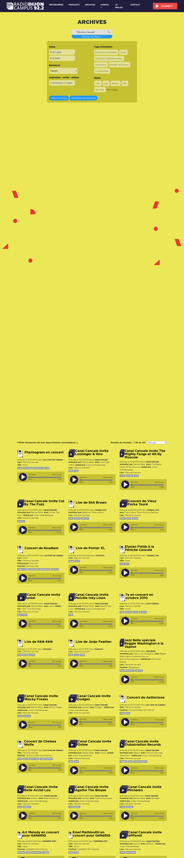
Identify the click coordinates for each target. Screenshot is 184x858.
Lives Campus (152, 603)
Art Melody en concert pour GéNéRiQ (40, 834)
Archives (90, 5)
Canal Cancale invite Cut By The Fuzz (44, 502)
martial (85, 707)
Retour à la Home (59, 98)
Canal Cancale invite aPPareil (145, 834)
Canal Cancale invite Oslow (94, 743)
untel (51, 606)
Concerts (100, 555)
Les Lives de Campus (53, 459)
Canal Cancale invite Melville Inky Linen (92, 596)
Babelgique (134, 667)
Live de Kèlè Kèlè (39, 641)
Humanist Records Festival (141, 710)
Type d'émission (103, 47)
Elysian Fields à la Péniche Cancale (139, 548)
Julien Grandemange (95, 465)
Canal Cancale (101, 459)
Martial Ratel (88, 462)
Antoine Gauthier (150, 512)
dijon (25, 846)
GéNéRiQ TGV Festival (37, 849)
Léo (141, 654)
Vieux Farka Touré (133, 512)
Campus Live (153, 510)
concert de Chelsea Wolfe (40, 743)
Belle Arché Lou (51, 798)
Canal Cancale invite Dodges (94, 697)
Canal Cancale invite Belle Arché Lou (41, 788)
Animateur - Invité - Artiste (64, 77)
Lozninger (105, 462)
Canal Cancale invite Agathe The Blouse (92, 788)
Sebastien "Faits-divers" (93, 512)
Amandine (148, 654)
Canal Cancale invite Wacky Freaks (41, 697)
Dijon (25, 465)
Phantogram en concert (44, 452)
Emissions (54, 65)
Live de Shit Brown (91, 502)
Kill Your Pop (33, 566)
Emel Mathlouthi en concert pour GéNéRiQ (91, 834)
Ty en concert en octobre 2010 (139, 596)
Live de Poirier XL (90, 548)
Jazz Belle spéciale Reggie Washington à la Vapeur (144, 643)
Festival (33, 563)
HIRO (71, 465)
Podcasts (74, 5)
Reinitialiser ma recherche (83, 98)
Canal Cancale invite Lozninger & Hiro (92, 452)
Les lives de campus (53, 555)
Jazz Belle (150, 651)
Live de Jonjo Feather (94, 641)
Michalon (155, 798)
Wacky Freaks (55, 707)
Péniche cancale (30, 753)
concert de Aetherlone (146, 697)
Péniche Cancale (30, 462)
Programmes (56, 5)
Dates (52, 47)
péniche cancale (81, 844)
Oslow (103, 753)
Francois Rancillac (154, 753)
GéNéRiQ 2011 (49, 841)
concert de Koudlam (41, 548)
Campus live (100, 510)
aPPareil (150, 844)
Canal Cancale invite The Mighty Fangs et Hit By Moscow (145, 454)
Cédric (136, 654)
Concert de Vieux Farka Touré (142, 502)
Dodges (99, 707)
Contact (135, 5)
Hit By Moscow (133, 467)
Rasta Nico (125, 755)
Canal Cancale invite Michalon (145, 788)
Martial (136, 753)
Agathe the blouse (104, 798)
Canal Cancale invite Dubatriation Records (143, 743)
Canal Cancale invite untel (43, 596)
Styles (97, 78)
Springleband (133, 659)
